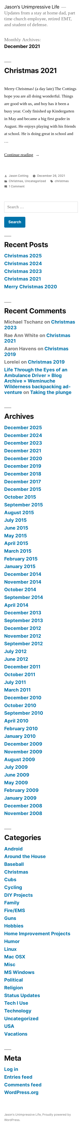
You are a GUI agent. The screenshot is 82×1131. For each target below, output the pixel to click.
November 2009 (23, 752)
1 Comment (17, 186)
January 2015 (19, 566)
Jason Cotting (18, 176)
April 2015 (16, 543)
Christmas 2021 (30, 70)
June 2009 (16, 775)
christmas (62, 181)
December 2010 (22, 697)
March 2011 (17, 690)
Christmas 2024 (23, 263)
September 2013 (23, 620)
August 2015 (19, 512)
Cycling (13, 887)
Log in (11, 1069)
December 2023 (23, 443)
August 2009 (19, 759)
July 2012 (15, 651)
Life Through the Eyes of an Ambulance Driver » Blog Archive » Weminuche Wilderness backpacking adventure (37, 381)
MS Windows (19, 972)
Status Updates (22, 995)
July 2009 (16, 767)
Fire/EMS (14, 910)
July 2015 (15, 520)
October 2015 (20, 497)
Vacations (15, 1034)
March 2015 (17, 551)
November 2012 (22, 636)
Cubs (10, 879)
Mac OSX (14, 957)
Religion (13, 987)
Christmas (16, 181)
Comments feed (23, 1085)
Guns (10, 918)
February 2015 (21, 559)
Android (13, 849)
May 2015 (15, 535)
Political (13, 980)
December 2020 (23, 458)
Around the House (25, 856)
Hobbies (13, 926)
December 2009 (23, 744)
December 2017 (22, 481)
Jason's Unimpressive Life (31, 7)
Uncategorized (35, 181)
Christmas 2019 (46, 362)
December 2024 (23, 435)
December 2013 (22, 612)
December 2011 (22, 667)
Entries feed (18, 1077)
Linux (10, 949)
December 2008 (23, 806)
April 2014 (16, 605)
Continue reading (21, 154)
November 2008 (23, 813)
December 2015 (22, 489)
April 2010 (16, 721)
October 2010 (20, 705)
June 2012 (16, 659)
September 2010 (23, 713)
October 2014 (20, 589)
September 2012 (23, 643)
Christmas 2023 (23, 271)
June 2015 (16, 528)
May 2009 (16, 782)
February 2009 (21, 790)
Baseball (14, 864)
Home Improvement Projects (37, 933)
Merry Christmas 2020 (30, 286)
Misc (9, 964)
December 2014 (22, 574)
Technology (17, 1011)
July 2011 (15, 682)
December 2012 (22, 628)
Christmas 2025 (23, 256)
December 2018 (22, 474)
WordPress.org (21, 1092)
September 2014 (23, 597)
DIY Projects (18, 895)
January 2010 (20, 736)
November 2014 (22, 582)
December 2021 (22, 451)
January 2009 (20, 798)
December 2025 (23, 427)
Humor (12, 941)
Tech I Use (16, 1003)
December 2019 (22, 466)
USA (9, 1026)
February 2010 (21, 728)
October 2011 (19, 674)
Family (11, 902)
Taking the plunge (51, 392)
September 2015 (23, 505)
